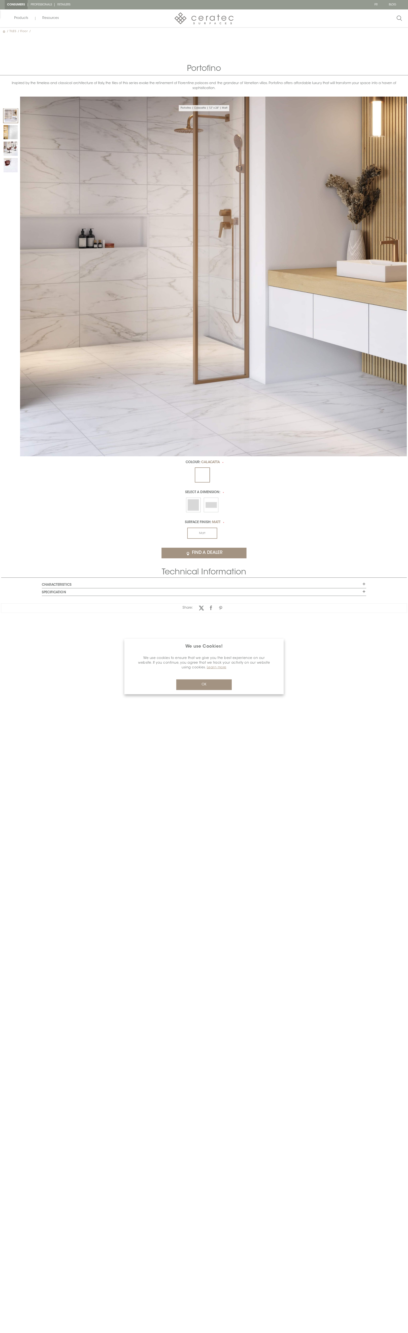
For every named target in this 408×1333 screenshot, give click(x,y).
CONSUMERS (16, 4)
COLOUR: (203, 462)
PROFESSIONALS (41, 4)
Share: (188, 608)
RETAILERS (63, 4)
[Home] (4, 31)
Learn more (216, 667)
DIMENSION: (202, 492)
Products (21, 18)
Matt (202, 533)
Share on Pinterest (220, 607)
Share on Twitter (201, 607)
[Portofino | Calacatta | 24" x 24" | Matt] (11, 149)
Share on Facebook (211, 607)
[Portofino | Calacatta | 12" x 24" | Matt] (11, 116)
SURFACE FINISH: (203, 522)
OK (204, 684)
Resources (50, 18)
